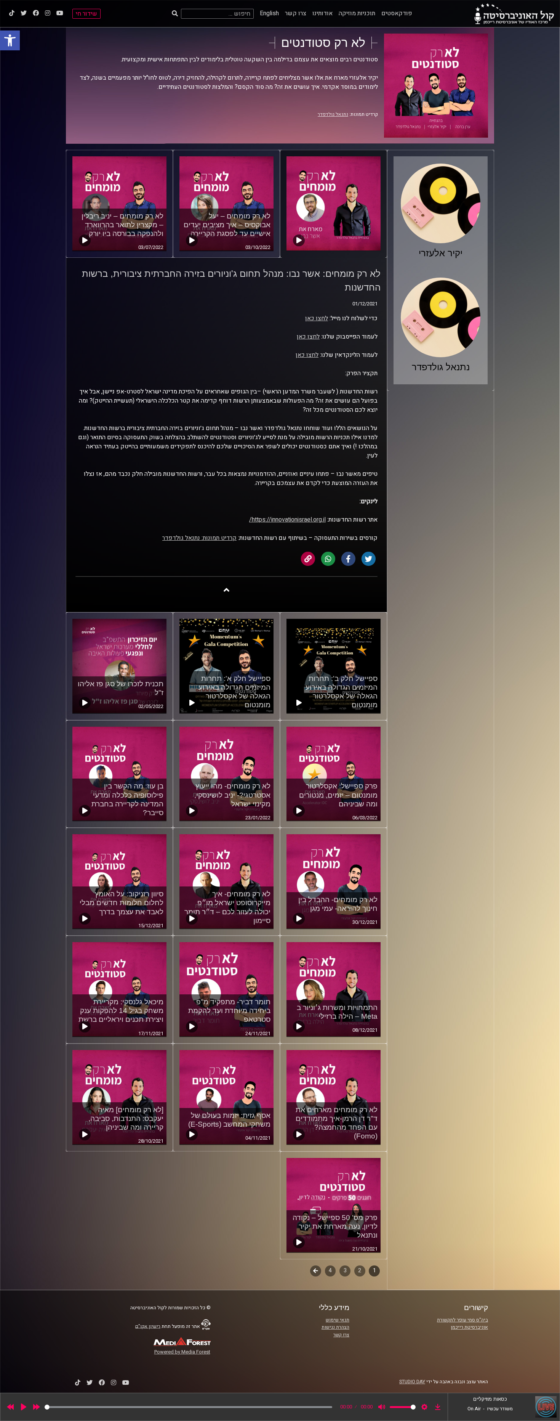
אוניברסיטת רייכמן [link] (469, 1327)
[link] (10, 40)
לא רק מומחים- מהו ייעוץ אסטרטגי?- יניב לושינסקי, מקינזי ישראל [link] (232, 795)
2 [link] (359, 1271)
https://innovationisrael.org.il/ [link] (287, 519)
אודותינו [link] (322, 13)
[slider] (188, 1407)
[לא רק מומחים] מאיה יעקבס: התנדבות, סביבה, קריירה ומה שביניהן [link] (125, 1118)
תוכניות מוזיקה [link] (357, 13)
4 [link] (330, 1271)
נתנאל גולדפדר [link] (333, 114)
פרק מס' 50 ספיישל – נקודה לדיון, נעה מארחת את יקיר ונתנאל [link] (335, 1226)
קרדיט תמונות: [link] (218, 538)
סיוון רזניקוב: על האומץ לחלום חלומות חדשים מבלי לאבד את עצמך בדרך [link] (121, 902)
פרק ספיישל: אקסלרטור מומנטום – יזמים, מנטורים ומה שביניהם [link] (338, 795)
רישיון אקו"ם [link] (147, 1326)
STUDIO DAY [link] (412, 1381)
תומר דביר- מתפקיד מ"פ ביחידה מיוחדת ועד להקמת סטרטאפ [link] (229, 1010)
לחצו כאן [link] (316, 318)
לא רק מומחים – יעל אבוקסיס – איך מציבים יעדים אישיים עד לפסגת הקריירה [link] (227, 225)
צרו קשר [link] (295, 13)
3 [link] (345, 1271)
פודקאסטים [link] (396, 13)
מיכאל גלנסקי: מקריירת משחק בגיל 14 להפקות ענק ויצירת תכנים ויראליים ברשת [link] (120, 1010)
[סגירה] (226, 589)
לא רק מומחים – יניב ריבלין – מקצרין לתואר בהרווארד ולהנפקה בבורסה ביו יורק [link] (122, 225)
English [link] (269, 13)
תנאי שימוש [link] (337, 1320)
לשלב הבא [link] (315, 1271)
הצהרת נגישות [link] (335, 1327)
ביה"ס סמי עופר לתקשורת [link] (462, 1320)
